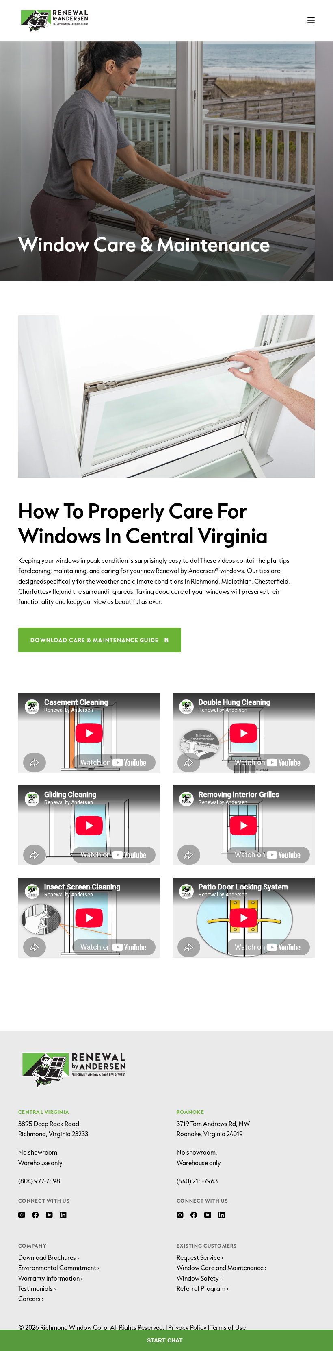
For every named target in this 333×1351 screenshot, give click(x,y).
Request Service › (200, 1257)
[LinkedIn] (63, 1215)
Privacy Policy (187, 1327)
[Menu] (311, 20)
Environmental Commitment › (58, 1268)
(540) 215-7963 (197, 1181)
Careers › (31, 1298)
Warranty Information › (50, 1278)
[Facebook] (35, 1215)
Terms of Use (228, 1327)
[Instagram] (21, 1215)
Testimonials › (37, 1288)
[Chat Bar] (166, 1340)
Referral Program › (203, 1288)
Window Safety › (199, 1278)
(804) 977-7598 (39, 1181)
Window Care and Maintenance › (222, 1268)
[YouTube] (49, 1215)
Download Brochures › (48, 1257)
